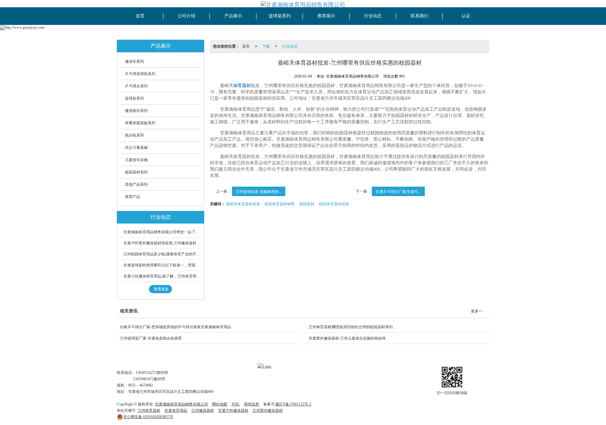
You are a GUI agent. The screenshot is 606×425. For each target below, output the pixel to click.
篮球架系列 (280, 16)
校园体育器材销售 (279, 203)
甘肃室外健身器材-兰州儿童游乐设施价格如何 (347, 338)
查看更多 (161, 289)
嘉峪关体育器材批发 (243, 203)
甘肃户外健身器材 (233, 410)
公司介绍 (186, 16)
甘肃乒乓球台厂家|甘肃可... (398, 191)
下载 (266, 46)
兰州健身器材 (202, 410)
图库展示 (326, 16)
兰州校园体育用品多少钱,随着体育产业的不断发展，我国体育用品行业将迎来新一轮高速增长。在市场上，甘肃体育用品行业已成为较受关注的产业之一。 (162, 254)
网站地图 (219, 404)
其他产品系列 (136, 184)
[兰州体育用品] (264, 366)
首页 (140, 16)
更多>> (477, 311)
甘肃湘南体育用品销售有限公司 (181, 404)
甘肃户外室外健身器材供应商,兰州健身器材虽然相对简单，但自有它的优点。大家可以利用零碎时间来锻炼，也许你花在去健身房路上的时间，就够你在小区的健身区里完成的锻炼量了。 (162, 243)
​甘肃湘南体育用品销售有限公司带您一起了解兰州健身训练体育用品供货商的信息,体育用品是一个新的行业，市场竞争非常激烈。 (162, 232)
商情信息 (251, 404)
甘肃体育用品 (175, 410)
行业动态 (373, 16)
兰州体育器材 (149, 410)
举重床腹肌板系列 (140, 123)
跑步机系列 (134, 135)
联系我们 (419, 16)
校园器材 (306, 203)
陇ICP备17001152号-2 (293, 404)
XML (235, 404)
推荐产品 (132, 197)
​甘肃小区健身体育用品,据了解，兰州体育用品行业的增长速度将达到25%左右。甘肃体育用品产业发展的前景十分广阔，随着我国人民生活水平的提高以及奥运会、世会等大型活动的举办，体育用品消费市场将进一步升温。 (162, 276)
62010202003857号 (148, 417)
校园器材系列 (136, 172)
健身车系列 (134, 61)
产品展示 (233, 16)
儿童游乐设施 (136, 160)
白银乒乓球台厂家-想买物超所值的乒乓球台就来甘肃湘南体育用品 (175, 327)
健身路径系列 (136, 110)
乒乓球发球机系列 (140, 74)
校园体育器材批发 (334, 203)
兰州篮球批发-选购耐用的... (259, 191)
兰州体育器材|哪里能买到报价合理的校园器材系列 (351, 327)
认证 (465, 16)
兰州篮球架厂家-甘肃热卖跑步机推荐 (151, 338)
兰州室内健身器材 (267, 410)
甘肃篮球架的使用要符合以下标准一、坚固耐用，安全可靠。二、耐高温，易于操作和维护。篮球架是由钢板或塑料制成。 (162, 265)
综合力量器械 (136, 147)
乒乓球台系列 (136, 86)
